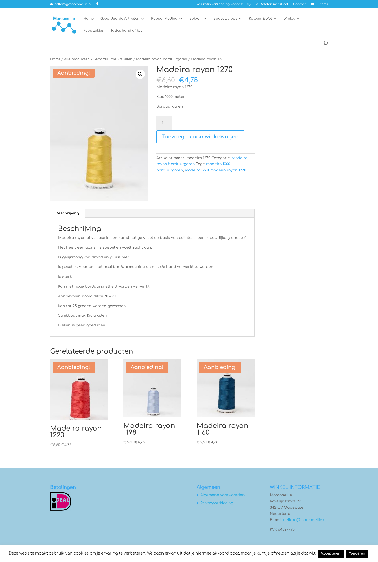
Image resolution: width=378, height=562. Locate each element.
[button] (140, 74)
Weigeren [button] (357, 553)
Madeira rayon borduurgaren (161, 59)
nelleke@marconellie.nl (305, 520)
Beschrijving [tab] (67, 213)
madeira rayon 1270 (228, 170)
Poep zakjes (93, 30)
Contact (299, 4)
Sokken (195, 18)
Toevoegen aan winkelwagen (200, 137)
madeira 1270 (197, 170)
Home (88, 18)
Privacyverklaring (216, 503)
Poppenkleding (164, 18)
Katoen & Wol (260, 18)
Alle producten (77, 59)
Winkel (289, 18)
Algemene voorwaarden (222, 495)
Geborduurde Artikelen (119, 18)
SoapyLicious (225, 18)
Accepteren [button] (330, 553)
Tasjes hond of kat (126, 30)
